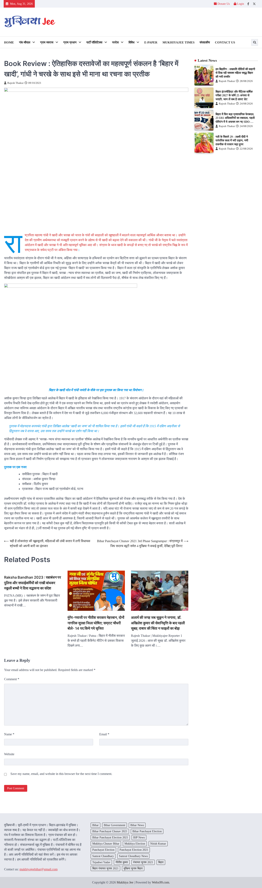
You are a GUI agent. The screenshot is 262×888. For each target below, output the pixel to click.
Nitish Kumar (158, 843)
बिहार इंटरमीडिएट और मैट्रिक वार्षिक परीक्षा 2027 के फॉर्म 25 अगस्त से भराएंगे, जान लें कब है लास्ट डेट (234, 95)
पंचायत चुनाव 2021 (143, 862)
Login (240, 3)
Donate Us (223, 3)
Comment (11, 679)
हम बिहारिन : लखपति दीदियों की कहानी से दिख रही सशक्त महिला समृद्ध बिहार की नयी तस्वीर (235, 72)
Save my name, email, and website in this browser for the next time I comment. (61, 774)
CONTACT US (225, 42)
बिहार (161, 862)
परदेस (115, 42)
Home (9, 42)
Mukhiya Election (134, 843)
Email (104, 734)
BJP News (139, 837)
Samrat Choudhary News (133, 856)
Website (9, 754)
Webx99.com (160, 882)
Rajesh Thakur (15, 83)
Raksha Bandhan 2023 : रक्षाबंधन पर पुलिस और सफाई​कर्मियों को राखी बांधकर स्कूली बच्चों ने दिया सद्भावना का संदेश (32, 582)
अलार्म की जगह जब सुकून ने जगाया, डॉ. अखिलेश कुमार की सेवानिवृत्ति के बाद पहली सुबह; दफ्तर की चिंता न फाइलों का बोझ (158, 622)
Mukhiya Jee (125, 882)
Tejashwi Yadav (101, 862)
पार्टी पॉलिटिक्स (94, 42)
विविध (131, 42)
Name (9, 734)
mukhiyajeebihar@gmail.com (38, 869)
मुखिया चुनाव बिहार (133, 868)
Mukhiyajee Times (178, 42)
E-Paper (150, 42)
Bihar (95, 825)
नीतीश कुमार (121, 862)
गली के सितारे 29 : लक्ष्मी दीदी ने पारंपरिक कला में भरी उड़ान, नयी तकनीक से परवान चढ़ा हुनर (232, 140)
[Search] (255, 42)
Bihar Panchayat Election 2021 (110, 837)
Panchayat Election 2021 (134, 849)
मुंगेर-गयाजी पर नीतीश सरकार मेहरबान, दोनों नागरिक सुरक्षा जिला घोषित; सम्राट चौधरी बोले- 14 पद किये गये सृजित (96, 622)
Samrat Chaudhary (103, 856)
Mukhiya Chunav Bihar (105, 843)
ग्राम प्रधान (70, 42)
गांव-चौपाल (24, 42)
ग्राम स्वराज (46, 42)
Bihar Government (114, 825)
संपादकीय (205, 42)
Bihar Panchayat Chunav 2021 (109, 831)
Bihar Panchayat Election (147, 831)
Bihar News (137, 825)
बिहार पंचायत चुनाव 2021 (105, 868)
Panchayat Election (103, 849)
